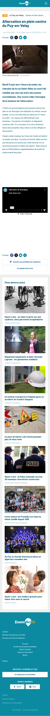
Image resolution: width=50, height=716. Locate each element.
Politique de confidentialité (12, 703)
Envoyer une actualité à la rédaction (26, 262)
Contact (5, 632)
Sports (25, 655)
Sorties (5, 661)
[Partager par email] (20, 37)
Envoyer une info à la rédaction (13, 638)
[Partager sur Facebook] (11, 37)
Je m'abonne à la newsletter (25, 674)
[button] (46, 3)
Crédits (5, 695)
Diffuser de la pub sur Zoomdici (13, 635)
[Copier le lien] (25, 37)
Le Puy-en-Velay (16, 15)
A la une (25, 644)
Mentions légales (8, 699)
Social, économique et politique (25, 647)
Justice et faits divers (34, 15)
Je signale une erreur (25, 268)
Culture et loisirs (25, 649)
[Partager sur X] (16, 37)
